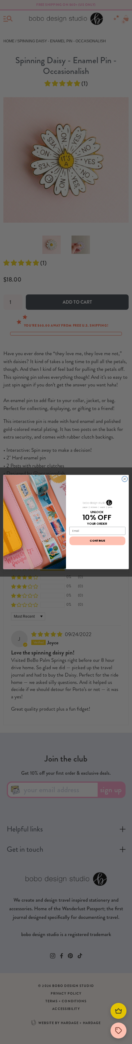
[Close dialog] (124, 479)
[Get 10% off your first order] (118, 1030)
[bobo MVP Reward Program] (118, 1011)
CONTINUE (97, 541)
